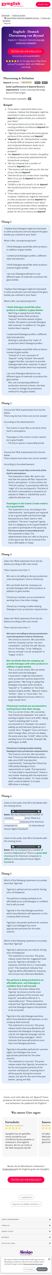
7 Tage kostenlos (26, 661)
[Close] (48, 606)
